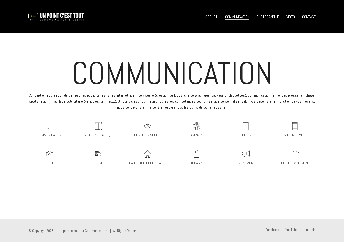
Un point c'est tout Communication (83, 230)
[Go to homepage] (56, 17)
